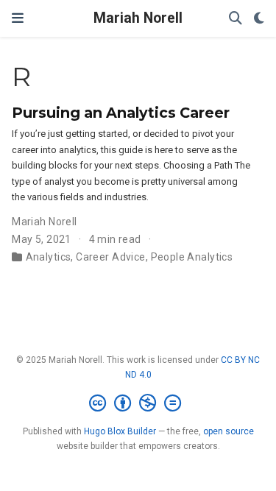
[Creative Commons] (138, 403)
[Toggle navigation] (18, 18)
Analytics (48, 257)
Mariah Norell (138, 18)
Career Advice (110, 257)
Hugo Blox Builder (120, 431)
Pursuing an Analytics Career (121, 112)
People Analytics (192, 257)
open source (228, 431)
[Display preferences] (259, 18)
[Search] (235, 18)
